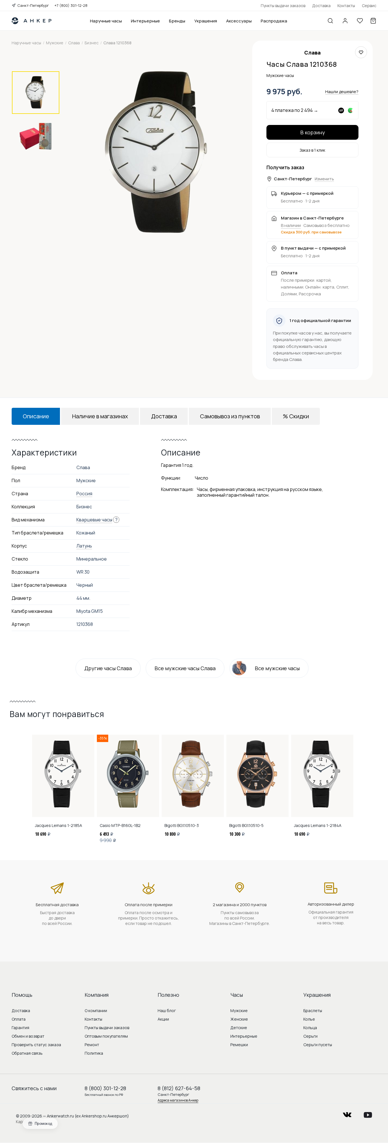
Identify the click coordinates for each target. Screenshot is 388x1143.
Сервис (369, 5)
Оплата (19, 1019)
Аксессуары (239, 21)
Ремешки (239, 1044)
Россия (84, 493)
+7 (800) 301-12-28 (71, 5)
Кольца (310, 1027)
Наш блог (167, 1010)
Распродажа (274, 21)
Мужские (239, 1010)
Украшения (205, 21)
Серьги (310, 1036)
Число (201, 478)
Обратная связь (27, 1053)
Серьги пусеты (317, 1044)
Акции (163, 1019)
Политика (94, 1053)
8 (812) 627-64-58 (179, 1088)
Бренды (177, 21)
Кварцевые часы (94, 520)
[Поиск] (330, 20)
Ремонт (92, 1044)
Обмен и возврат (28, 1036)
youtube (368, 1113)
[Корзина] (373, 20)
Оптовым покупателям (106, 1036)
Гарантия (20, 1027)
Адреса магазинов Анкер (178, 1100)
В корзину (312, 132)
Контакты (346, 5)
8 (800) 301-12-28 (105, 1088)
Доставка (321, 5)
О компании (96, 1010)
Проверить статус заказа (36, 1044)
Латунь (84, 546)
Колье (309, 1019)
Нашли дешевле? (341, 91)
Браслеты (312, 1010)
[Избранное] (359, 20)
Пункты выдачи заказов (283, 5)
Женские (239, 1019)
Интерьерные (145, 21)
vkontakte (347, 1113)
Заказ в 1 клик (312, 150)
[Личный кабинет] (345, 20)
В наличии (291, 225)
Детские (238, 1027)
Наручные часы (106, 21)
